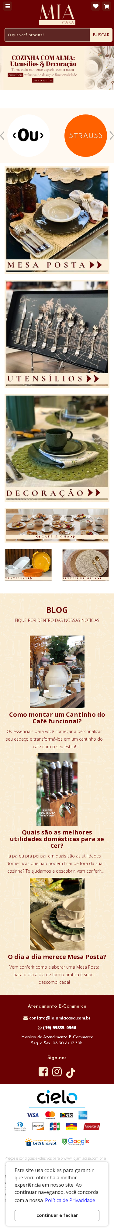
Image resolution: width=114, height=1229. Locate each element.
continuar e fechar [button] (57, 1215)
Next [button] (111, 135)
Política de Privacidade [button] (70, 1200)
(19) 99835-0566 (59, 1027)
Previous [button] (2, 135)
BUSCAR (101, 35)
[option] (28, 135)
